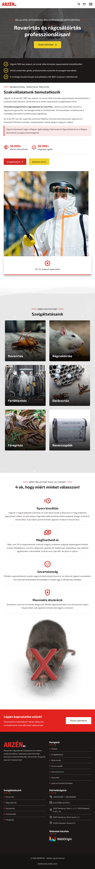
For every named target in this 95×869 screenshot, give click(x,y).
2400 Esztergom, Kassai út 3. (64, 823)
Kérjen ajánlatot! (78, 720)
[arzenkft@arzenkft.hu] (84, 4)
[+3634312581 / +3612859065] (79, 4)
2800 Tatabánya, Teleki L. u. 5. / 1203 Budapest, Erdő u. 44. (71, 809)
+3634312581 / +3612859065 (64, 797)
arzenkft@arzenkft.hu (61, 803)
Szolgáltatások (13, 162)
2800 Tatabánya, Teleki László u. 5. (66, 817)
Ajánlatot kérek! (39, 162)
